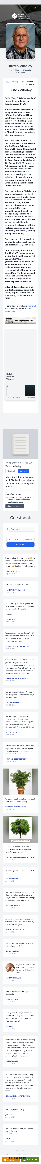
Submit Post (20, 544)
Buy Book (23, 471)
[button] (20, 782)
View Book (11, 471)
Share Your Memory (14, 506)
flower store (10, 311)
